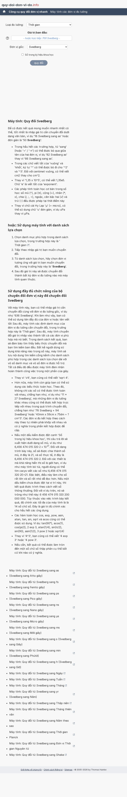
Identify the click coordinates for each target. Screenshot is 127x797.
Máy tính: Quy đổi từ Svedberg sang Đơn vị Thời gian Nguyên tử (40, 746)
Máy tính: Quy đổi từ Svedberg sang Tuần (36, 679)
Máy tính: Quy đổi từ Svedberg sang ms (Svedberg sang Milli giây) (34, 630)
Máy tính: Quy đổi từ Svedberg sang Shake (36, 754)
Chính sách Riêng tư (53, 769)
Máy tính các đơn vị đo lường (68, 11)
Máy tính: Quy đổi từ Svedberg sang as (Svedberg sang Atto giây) (34, 573)
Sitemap (68, 769)
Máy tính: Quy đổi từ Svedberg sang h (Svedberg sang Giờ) (40, 664)
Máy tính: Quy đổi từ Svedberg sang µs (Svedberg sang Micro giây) (34, 618)
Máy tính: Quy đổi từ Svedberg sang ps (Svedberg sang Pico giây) (34, 596)
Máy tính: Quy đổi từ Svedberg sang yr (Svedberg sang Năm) (34, 694)
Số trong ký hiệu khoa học (39, 54)
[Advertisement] (39, 93)
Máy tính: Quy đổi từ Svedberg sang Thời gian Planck (38, 734)
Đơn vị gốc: (17, 47)
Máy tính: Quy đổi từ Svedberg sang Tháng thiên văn (40, 712)
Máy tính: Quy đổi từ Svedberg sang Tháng (36, 685)
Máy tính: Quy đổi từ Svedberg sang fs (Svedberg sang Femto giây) (34, 584)
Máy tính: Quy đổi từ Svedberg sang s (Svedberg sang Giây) (40, 641)
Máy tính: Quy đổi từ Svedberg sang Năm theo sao (39, 723)
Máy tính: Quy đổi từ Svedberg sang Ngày (36, 673)
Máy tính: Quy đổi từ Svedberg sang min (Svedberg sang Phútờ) (35, 653)
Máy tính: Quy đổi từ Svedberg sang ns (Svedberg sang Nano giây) (34, 607)
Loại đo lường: (14, 24)
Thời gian (20, 245)
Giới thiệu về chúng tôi (31, 769)
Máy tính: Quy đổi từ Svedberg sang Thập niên (39, 703)
